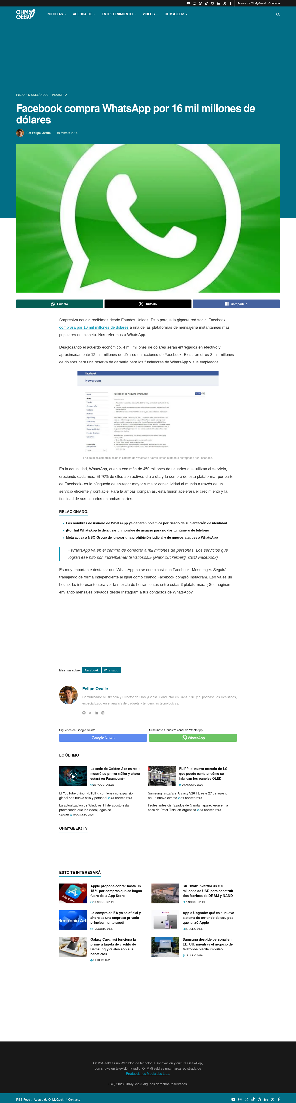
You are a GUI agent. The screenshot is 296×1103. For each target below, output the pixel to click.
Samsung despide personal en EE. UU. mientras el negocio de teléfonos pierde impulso (208, 974)
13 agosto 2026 (103, 932)
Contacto (274, 3)
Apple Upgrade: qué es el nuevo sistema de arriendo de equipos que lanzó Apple (208, 947)
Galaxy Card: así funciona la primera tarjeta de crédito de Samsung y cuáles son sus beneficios (113, 976)
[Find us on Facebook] (230, 3)
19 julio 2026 (194, 985)
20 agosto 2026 (103, 784)
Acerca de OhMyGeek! (251, 3)
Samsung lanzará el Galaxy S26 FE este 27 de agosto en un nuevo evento (187, 795)
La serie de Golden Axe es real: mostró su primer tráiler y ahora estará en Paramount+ (115, 773)
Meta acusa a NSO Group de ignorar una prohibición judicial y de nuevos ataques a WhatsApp (142, 537)
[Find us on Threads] (212, 3)
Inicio (20, 94)
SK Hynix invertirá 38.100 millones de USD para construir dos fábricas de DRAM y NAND (208, 920)
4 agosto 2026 (102, 959)
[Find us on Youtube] (188, 3)
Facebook (91, 670)
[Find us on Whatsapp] (200, 3)
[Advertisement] (148, 57)
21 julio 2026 (101, 990)
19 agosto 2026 (191, 798)
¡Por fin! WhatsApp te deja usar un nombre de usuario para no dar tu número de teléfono (137, 530)
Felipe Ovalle (41, 132)
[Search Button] (278, 14)
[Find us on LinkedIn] (218, 3)
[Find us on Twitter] (224, 3)
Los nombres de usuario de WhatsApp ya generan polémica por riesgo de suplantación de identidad (146, 523)
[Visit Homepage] (26, 14)
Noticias (55, 14)
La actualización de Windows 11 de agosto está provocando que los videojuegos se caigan (94, 809)
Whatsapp (111, 670)
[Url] (84, 713)
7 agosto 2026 (195, 932)
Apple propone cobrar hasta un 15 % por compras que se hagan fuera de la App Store (116, 920)
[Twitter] (90, 713)
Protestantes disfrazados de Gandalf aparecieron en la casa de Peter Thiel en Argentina (188, 807)
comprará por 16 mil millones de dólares (94, 327)
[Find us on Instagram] (194, 3)
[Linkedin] (96, 713)
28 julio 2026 (194, 959)
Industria (59, 94)
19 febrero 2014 (67, 132)
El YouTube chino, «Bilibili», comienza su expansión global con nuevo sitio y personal (97, 795)
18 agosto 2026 (210, 810)
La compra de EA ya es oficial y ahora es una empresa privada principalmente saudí (115, 947)
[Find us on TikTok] (206, 3)
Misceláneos (38, 94)
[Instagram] (103, 713)
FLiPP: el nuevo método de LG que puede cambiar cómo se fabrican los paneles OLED (203, 773)
